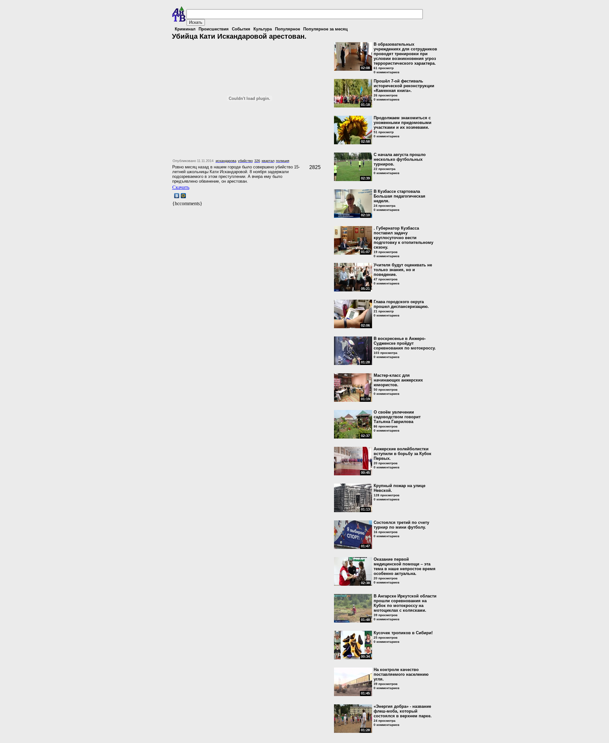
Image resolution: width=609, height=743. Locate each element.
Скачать (180, 187)
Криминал (185, 29)
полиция (282, 161)
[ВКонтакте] (177, 196)
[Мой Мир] (183, 196)
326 (257, 161)
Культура (262, 29)
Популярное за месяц (325, 29)
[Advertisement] (246, 216)
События (241, 29)
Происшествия (214, 29)
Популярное (287, 29)
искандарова (226, 161)
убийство (245, 161)
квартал (268, 161)
